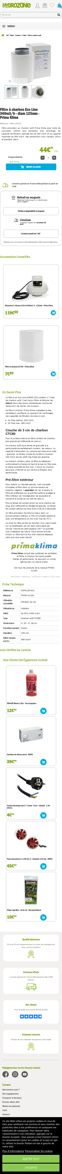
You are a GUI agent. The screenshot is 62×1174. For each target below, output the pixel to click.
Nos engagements (10, 1093)
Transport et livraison (11, 1098)
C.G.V (4, 1110)
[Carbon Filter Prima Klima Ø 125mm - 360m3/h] (11, 92)
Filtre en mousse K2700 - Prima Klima (19, 367)
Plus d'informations (13, 1151)
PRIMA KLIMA (27, 595)
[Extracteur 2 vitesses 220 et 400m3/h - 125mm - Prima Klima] (31, 284)
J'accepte (31, 1167)
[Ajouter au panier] (53, 312)
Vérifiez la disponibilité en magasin (31, 211)
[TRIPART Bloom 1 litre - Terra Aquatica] (31, 683)
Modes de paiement (11, 1106)
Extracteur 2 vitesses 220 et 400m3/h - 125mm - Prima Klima (29, 305)
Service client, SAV (10, 1102)
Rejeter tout (31, 1159)
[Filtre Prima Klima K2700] (31, 345)
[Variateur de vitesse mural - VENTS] (31, 734)
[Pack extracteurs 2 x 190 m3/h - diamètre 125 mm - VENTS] (31, 839)
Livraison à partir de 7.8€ (31, 233)
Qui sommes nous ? (11, 1089)
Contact (6, 1114)
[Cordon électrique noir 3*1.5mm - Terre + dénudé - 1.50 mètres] (31, 785)
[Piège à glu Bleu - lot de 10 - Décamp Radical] (31, 890)
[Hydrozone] (16, 5)
